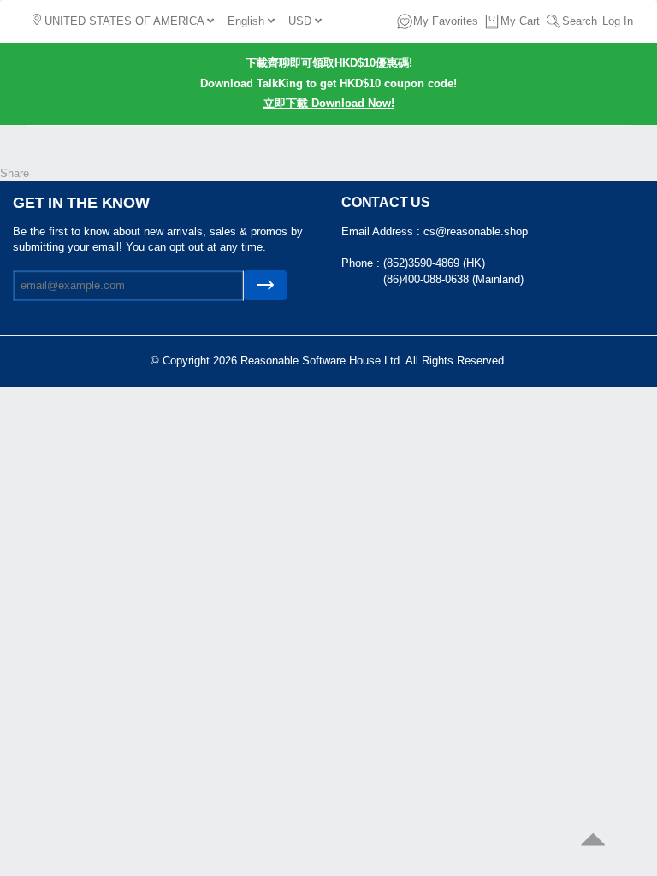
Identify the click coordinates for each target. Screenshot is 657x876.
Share (14, 173)
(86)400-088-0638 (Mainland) (453, 279)
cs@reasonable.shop (475, 231)
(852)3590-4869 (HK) (434, 263)
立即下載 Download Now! (328, 103)
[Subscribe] (265, 285)
